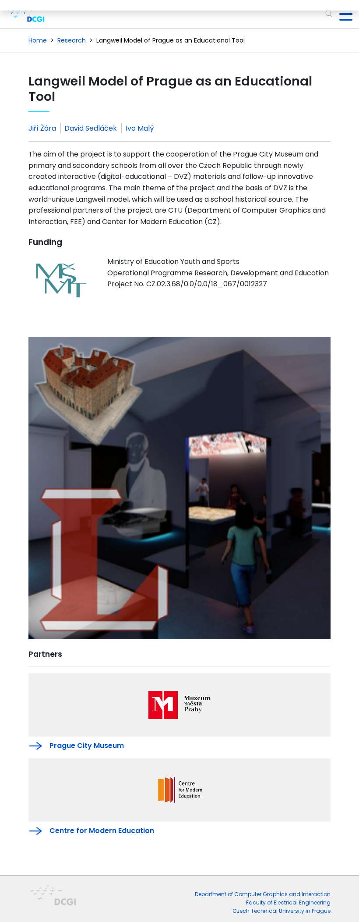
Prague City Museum (86, 745)
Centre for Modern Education (101, 831)
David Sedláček (90, 128)
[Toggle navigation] (342, 14)
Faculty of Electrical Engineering (288, 902)
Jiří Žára (42, 128)
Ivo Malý (140, 128)
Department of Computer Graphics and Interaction (263, 894)
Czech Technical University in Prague (281, 911)
